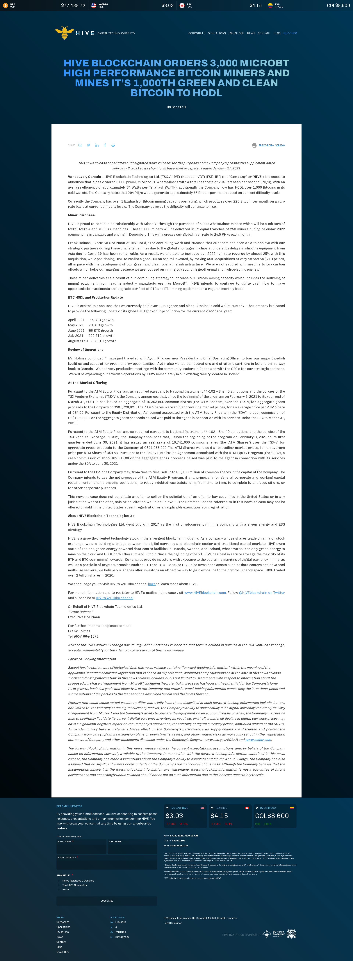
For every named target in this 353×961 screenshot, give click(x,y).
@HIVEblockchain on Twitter (262, 593)
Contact (264, 33)
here (152, 584)
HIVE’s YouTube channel (114, 598)
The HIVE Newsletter (75, 885)
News (251, 33)
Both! (65, 889)
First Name (66, 841)
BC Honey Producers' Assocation (274, 935)
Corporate (196, 33)
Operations (217, 33)
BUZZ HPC (290, 33)
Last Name (115, 841)
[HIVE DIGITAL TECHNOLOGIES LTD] (95, 33)
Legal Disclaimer (173, 923)
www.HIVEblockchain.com (205, 593)
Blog (277, 33)
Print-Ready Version (272, 145)
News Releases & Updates (78, 881)
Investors (237, 33)
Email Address (68, 857)
